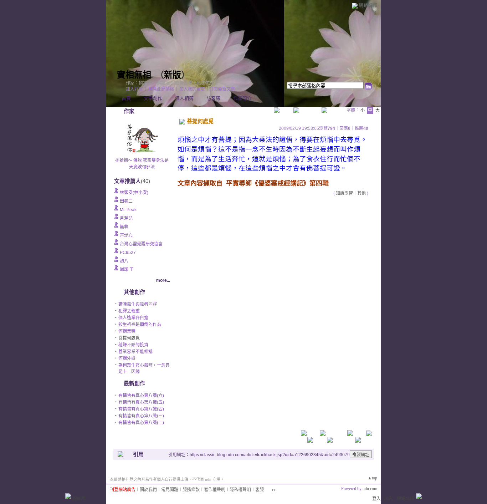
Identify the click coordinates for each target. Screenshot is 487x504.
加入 (388, 498)
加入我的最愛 (192, 89)
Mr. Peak (128, 209)
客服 (259, 489)
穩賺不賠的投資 (133, 344)
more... (163, 280)
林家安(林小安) (134, 192)
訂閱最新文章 (222, 89)
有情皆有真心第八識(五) (141, 402)
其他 (361, 193)
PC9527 (128, 252)
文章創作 (153, 98)
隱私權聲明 (240, 489)
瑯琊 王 (127, 269)
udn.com (370, 488)
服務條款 (191, 489)
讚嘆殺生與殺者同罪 (137, 304)
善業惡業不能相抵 (135, 351)
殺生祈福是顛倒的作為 (139, 324)
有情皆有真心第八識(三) (141, 415)
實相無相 (134, 75)
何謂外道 (126, 358)
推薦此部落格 (161, 89)
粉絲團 (79, 498)
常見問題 (169, 489)
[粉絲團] (68, 496)
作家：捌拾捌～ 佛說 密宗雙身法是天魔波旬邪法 (172, 83)
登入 (376, 498)
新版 (172, 75)
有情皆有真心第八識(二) (141, 422)
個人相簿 (184, 98)
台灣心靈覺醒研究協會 (141, 243)
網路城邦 (368, 5)
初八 (124, 261)
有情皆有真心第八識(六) (141, 395)
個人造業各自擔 (133, 317)
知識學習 (344, 193)
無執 (124, 226)
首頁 (126, 98)
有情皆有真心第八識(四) (141, 409)
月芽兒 (126, 218)
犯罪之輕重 (129, 311)
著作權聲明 (214, 489)
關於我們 (148, 489)
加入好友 (134, 89)
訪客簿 (213, 98)
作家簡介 (242, 98)
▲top (372, 477)
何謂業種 (126, 331)
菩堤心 (126, 235)
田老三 (126, 201)
